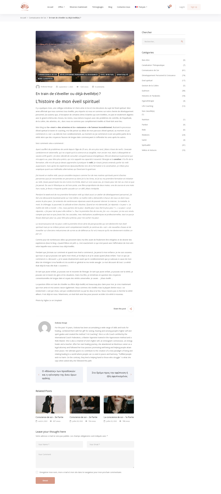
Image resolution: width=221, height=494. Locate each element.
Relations (163, 135)
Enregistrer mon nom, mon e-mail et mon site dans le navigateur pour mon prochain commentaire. (81, 472)
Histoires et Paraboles (163, 96)
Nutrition (163, 119)
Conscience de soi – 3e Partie (49, 417)
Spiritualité (122, 75)
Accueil (23, 17)
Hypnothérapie (163, 101)
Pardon (163, 124)
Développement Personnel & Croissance (79, 75)
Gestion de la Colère (163, 85)
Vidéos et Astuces (163, 150)
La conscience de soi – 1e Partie (119, 417)
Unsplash (58, 300)
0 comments (99, 87)
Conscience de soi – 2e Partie (83, 417)
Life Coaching (163, 106)
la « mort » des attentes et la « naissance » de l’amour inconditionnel (79, 127)
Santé (163, 140)
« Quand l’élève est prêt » (67, 243)
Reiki (163, 130)
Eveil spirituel (107, 75)
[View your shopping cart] (169, 7)
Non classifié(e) (45, 79)
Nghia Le (47, 300)
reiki (91, 162)
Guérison (163, 90)
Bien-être (163, 60)
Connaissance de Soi (37, 17)
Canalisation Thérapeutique (163, 65)
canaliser (117, 159)
